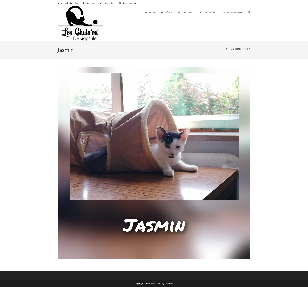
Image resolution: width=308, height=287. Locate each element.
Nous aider (109, 3)
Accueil (64, 3)
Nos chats (90, 3)
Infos (75, 3)
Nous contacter (129, 3)
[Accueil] (227, 48)
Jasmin (247, 48)
